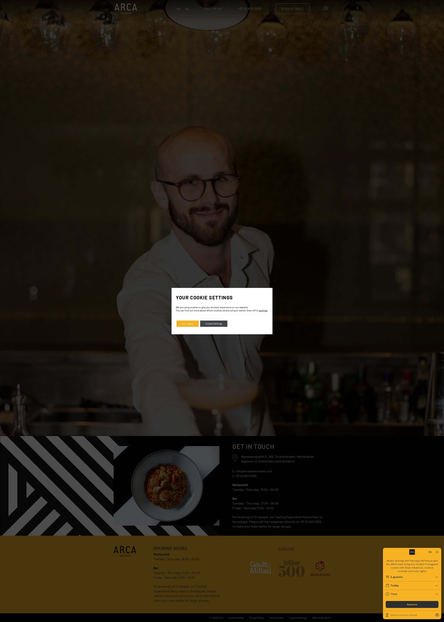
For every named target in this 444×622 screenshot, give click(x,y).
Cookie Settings (213, 323)
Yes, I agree (188, 323)
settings (263, 310)
